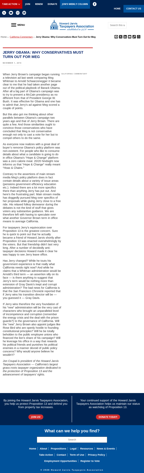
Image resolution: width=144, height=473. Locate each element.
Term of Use (77, 454)
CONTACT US (133, 8)
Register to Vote (90, 461)
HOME (117, 8)
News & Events (106, 448)
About (43, 448)
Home (32, 448)
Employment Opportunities (60, 461)
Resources (86, 448)
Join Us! (35, 417)
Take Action (46, 454)
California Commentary (74, 74)
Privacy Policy (96, 454)
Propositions (58, 448)
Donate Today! (108, 417)
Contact (61, 454)
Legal (73, 448)
